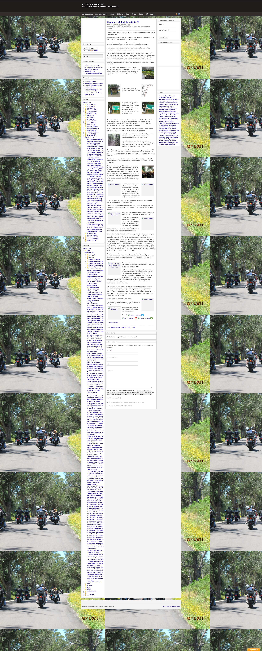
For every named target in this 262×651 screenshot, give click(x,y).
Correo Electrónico (164, 30)
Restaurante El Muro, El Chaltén (96, 150)
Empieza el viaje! (92, 548)
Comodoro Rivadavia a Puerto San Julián (99, 207)
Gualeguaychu (163, 113)
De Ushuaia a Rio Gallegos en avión (97, 170)
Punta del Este (172, 125)
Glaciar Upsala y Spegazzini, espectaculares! (100, 159)
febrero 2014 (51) (90, 137)
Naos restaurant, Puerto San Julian (97, 202)
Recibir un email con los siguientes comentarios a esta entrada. (126, 402)
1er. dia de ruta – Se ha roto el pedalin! (98, 547)
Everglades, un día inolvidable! (95, 486)
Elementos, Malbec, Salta (94, 154)
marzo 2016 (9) (91, 106)
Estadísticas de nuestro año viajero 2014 (98, 326)
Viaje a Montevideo (92, 361)
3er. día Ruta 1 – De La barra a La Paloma (99, 543)
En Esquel (90, 394)
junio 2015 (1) (90, 117)
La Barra (176, 113)
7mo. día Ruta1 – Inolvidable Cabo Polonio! (99, 530)
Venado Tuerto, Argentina (94, 281)
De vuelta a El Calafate (93, 145)
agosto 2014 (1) (91, 134)
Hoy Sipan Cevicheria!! (93, 445)
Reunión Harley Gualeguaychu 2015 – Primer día (101, 320)
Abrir (84, 102)
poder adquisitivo (169, 123)
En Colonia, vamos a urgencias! (96, 453)
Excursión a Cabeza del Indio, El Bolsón (98, 388)
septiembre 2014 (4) (92, 132)
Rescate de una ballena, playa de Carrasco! (99, 471)
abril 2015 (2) (90, 119)
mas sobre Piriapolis (93, 287)
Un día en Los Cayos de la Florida (96, 488)
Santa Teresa (169, 137)
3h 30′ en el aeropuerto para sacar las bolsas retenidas (103, 571)
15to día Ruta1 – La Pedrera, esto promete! (99, 513)
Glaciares (161, 111)
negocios (89, 585)
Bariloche (167, 99)
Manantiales (172, 116)
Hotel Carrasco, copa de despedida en (98, 466)
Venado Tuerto (163, 142)
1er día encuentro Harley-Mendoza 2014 (98, 370)
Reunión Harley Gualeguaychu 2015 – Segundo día (101, 318)
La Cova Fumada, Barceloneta (95, 298)
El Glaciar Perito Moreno (94, 161)
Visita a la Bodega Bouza (94, 337)
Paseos (176, 120)
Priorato (176, 123)
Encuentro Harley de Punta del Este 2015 (99, 294)
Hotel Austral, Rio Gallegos (94, 198)
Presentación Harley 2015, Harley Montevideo (100, 331)
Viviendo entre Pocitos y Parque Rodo (98, 561)
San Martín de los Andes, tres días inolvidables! (100, 381)
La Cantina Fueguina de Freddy (96, 178)
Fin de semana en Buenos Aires (96, 315)
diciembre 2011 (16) (92, 237)
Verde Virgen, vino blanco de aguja (97, 309)
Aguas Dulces (169, 95)
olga (110, 24)
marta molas (88, 83)
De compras (90, 580)
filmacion (165, 109)
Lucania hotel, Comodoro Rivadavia (97, 213)
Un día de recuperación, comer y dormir (98, 451)
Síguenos (149, 14)
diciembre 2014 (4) (92, 126)
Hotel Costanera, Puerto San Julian (97, 205)
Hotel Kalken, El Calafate (94, 165)
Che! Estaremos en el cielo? (95, 344)
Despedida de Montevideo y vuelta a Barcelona (100, 364)
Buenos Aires (174, 99)
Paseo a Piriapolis (92, 333)
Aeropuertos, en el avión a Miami (96, 497)
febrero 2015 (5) (91, 123)
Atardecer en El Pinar (93, 477)
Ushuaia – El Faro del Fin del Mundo (97, 183)
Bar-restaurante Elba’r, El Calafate (97, 141)
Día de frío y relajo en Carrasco (96, 475)
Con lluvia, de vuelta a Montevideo (96, 456)
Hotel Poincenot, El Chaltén (94, 156)
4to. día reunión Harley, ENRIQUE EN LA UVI (99, 502)
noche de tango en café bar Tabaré (97, 559)
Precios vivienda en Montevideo (96, 359)
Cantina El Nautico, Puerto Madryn (97, 216)
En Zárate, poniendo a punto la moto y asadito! (100, 443)
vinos (160, 144)
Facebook (179, 14)
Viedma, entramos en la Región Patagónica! (99, 224)
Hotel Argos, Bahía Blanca (94, 229)
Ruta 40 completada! (93, 379)
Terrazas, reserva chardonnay (95, 215)
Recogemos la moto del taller (95, 467)
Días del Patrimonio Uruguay (95, 357)
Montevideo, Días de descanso (95, 480)
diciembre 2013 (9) (92, 235)
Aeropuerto (162, 95)
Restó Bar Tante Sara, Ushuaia (96, 189)
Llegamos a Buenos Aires (94, 449)
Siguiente (116, 322)
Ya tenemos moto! (92, 351)
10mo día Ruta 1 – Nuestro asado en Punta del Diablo (102, 524)
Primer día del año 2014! (94, 490)
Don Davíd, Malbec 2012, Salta (95, 147)
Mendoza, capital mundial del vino (96, 372)
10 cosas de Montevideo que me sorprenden (99, 329)
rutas (111, 14)
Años (88, 250)
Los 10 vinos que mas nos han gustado (98, 324)
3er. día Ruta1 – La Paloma (94, 541)
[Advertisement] (93, 30)
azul (174, 95)
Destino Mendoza (92, 285)
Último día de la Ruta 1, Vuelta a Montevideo (99, 501)
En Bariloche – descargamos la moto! (98, 386)
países (89, 589)
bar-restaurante (115, 327)
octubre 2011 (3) (91, 240)
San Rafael (175, 135)
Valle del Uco (173, 140)
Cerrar (89, 102)
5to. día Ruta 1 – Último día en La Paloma (98, 537)
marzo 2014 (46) (91, 135)
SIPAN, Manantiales (92, 291)
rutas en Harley (93, 4)
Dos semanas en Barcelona (95, 327)
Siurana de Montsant (93, 300)
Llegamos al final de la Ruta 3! (123, 22)
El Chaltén (166, 106)
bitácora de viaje (122, 14)
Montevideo (175, 118)
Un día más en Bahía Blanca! (95, 228)
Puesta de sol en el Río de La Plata (97, 550)
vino (134, 327)
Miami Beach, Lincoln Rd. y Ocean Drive (98, 495)
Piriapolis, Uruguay (92, 296)
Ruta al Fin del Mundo (93, 172)
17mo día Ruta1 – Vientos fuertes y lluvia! (99, 510)
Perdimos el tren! (92, 392)
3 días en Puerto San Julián (94, 200)
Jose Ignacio (170, 113)
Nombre (109, 350)
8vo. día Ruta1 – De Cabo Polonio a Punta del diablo (101, 528)
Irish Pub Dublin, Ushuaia (94, 176)
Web (108, 364)
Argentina (120, 26)
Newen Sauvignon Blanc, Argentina (97, 180)
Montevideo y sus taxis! (94, 565)
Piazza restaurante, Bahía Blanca (96, 226)
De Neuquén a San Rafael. (94, 377)
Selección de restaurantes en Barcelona (98, 322)
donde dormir (166, 104)
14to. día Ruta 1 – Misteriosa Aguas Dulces (99, 515)
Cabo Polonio (162, 101)
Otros (140, 14)
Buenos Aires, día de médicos (95, 447)
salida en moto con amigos (92, 65)
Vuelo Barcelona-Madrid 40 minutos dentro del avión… (102, 574)
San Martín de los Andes (165, 135)
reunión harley (167, 128)
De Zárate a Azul (91, 442)
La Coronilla (172, 114)
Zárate (173, 144)
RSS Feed (176, 14)
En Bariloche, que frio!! (93, 385)
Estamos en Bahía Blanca (94, 231)
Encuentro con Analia (93, 552)
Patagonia (123, 327)
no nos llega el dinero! (93, 158)
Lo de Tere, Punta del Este (94, 292)
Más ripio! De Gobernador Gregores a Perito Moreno (102, 396)
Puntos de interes (164, 127)
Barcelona (92, 254)
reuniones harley (100, 14)
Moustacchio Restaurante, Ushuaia (97, 187)
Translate (95, 50)
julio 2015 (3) (90, 115)
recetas (161, 128)
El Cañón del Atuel (90, 71)
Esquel (171, 106)
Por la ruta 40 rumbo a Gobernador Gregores (100, 397)
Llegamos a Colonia (92, 455)
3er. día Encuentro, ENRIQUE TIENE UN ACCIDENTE (102, 504)
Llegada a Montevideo (93, 482)
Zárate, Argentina (92, 283)
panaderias (171, 120)
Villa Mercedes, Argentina (94, 280)
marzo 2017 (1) (91, 104)
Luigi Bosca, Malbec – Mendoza (96, 185)
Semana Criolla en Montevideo (95, 307)
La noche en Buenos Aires (94, 346)
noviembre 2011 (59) (93, 239)
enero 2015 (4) (91, 124)
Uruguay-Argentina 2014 (142, 26)
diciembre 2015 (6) (92, 110)
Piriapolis (161, 123)
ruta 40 (169, 133)
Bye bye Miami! (91, 484)
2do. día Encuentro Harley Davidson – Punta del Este (102, 506)
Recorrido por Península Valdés (96, 218)
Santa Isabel (162, 137)
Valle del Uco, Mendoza (91, 69)
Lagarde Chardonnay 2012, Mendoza (97, 169)
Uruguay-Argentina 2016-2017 (97, 267)
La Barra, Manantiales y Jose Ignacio (97, 313)
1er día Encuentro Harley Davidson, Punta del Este (101, 508)
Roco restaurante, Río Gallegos (96, 196)
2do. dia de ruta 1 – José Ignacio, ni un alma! (99, 545)
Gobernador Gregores (170, 111)
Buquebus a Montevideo (94, 342)
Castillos (174, 101)
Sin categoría (90, 594)
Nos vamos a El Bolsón (93, 390)
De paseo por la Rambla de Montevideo (98, 340)
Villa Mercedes (170, 142)
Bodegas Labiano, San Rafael (93, 73)
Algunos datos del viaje (93, 582)
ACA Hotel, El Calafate (93, 143)
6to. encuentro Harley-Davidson (96, 460)
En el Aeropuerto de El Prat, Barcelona (98, 576)
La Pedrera (166, 116)
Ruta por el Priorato (92, 304)
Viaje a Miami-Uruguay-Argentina (96, 499)
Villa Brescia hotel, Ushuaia (95, 191)
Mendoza (161, 118)
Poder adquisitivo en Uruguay (95, 353)
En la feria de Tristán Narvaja (95, 473)
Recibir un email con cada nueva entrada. (120, 406)
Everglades (171, 108)
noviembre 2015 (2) (92, 112)
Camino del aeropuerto (93, 362)
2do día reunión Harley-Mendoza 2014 (98, 368)
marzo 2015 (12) (91, 121)
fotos (133, 14)
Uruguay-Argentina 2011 (96, 261)
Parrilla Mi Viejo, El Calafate (95, 163)
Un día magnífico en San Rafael (96, 375)
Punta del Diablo (163, 125)
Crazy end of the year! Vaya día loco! (97, 491)
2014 (115, 26)
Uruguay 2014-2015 (94, 259)
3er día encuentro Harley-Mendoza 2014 (98, 366)
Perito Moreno (170, 121)
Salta (175, 133)
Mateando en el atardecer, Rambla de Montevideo (101, 335)
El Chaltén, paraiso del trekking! (96, 152)
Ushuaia (109, 28)
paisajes (165, 120)
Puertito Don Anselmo (93, 289)
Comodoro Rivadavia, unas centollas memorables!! (102, 211)
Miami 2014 (92, 256)
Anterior (110, 322)
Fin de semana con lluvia (94, 339)
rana (170, 127)
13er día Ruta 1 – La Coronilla (95, 519)
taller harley (166, 139)
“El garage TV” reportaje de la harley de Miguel (100, 373)
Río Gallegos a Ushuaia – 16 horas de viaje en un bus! (102, 193)
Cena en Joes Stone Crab (94, 493)
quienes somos (87, 14)
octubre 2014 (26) (92, 130)
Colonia (161, 102)
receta (174, 127)
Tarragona (91, 257)
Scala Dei (175, 137)
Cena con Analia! (92, 469)
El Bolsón (173, 104)
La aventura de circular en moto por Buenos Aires (101, 567)
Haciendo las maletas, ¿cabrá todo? (97, 578)
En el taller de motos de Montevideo (97, 478)
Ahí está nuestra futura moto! (95, 563)
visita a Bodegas (166, 144)
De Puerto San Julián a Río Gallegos (97, 194)
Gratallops (90, 302)
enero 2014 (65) (91, 233)
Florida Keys (171, 109)
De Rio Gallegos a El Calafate (95, 167)
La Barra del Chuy (163, 114)
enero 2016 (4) (91, 108)
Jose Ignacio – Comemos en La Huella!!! (98, 458)
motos (160, 120)
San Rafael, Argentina (93, 278)
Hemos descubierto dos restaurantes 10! (99, 311)
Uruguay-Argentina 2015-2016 (97, 265)
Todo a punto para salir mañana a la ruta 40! (99, 139)
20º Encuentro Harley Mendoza (93, 67)
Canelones (169, 101)
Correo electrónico (112, 357)
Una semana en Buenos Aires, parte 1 (98, 348)
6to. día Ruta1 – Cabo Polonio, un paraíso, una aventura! (103, 532)
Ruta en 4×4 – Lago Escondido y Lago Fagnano (100, 181)
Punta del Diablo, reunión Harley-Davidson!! (99, 464)
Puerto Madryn (91, 222)
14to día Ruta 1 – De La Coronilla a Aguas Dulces (101, 517)
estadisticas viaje (163, 108)
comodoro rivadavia (168, 102)
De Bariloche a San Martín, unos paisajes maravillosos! (103, 383)
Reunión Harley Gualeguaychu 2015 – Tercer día (101, 316)
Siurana (161, 139)
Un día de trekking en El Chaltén (96, 148)
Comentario (110, 371)
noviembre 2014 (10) (93, 128)
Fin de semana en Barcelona (95, 305)
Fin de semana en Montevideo (95, 355)
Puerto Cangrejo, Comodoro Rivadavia (98, 209)
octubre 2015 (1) (91, 113)
